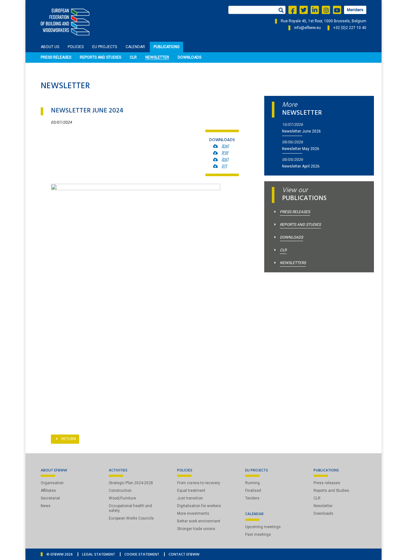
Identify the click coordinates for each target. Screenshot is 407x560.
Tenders (252, 498)
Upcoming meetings (263, 527)
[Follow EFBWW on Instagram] (326, 10)
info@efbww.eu (307, 27)
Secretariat (50, 498)
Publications (166, 47)
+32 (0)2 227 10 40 (349, 27)
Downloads (189, 57)
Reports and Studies (100, 57)
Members (355, 10)
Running (252, 483)
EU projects (104, 47)
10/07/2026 (292, 124)
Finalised (253, 490)
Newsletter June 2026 (301, 131)
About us (50, 47)
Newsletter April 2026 (301, 166)
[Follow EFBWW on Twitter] (304, 10)
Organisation (52, 483)
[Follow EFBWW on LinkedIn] (315, 10)
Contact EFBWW (184, 554)
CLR (133, 57)
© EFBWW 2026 (59, 554)
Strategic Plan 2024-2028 (131, 483)
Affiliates (48, 490)
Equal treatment (191, 490)
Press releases (56, 57)
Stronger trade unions (196, 529)
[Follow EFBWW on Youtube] (337, 10)
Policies (76, 47)
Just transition (190, 498)
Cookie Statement (141, 554)
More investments (193, 513)
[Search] (280, 11)
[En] (225, 146)
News (46, 506)
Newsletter (157, 57)
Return (68, 439)
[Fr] (225, 153)
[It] (224, 166)
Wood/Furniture (122, 498)
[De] (225, 159)
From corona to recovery (198, 483)
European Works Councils (131, 518)
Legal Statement (98, 554)
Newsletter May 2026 (300, 149)
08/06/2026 (292, 142)
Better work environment (198, 521)
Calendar (135, 47)
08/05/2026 (292, 159)
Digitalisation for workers (199, 506)
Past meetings (258, 534)
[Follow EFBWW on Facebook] (292, 10)
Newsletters (293, 263)
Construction (120, 490)
